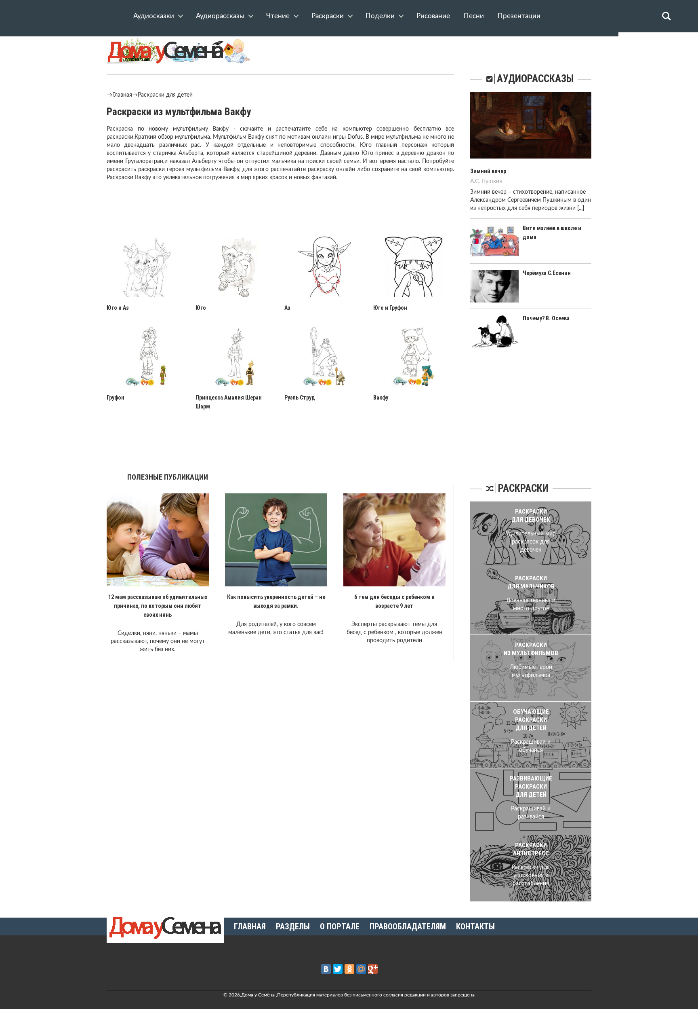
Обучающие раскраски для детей (531, 720)
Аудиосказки (153, 16)
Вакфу (380, 397)
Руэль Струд (299, 397)
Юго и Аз (118, 308)
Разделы (293, 926)
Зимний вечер (488, 171)
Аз (287, 308)
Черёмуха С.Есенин (547, 273)
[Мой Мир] (361, 969)
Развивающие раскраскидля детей (531, 786)
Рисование (433, 16)
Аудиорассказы (220, 16)
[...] (580, 208)
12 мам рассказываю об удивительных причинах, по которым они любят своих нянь (157, 606)
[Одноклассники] (349, 969)
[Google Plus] (373, 969)
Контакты (475, 926)
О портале (340, 926)
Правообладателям (408, 926)
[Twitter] (338, 969)
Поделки (380, 16)
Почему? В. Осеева (546, 318)
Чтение (278, 16)
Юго (201, 308)
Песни (474, 16)
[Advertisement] (280, 216)
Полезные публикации (167, 477)
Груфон (115, 397)
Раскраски (327, 16)
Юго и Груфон (390, 308)
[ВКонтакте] (326, 969)
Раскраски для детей (165, 95)
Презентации (519, 16)
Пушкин (491, 181)
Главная (122, 95)
